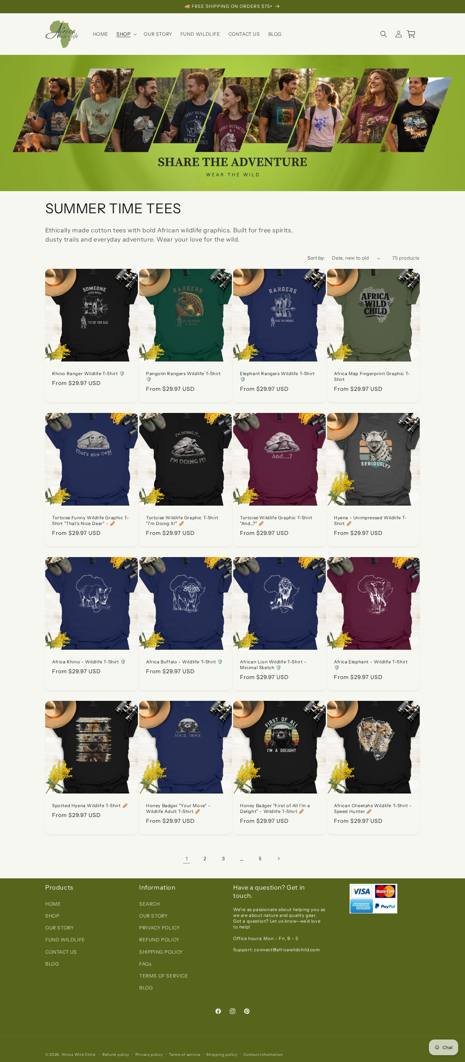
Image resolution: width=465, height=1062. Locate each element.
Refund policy (115, 1054)
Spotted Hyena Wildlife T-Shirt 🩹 (90, 805)
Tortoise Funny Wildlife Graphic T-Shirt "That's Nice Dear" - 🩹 (90, 520)
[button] (126, 34)
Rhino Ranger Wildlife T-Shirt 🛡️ (88, 373)
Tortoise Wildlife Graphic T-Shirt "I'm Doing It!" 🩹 (182, 520)
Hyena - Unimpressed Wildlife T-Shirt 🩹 (370, 520)
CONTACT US (61, 952)
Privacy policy (149, 1054)
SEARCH (149, 904)
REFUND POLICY (159, 940)
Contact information (263, 1054)
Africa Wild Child (79, 1054)
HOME (53, 904)
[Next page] (278, 858)
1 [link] (187, 858)
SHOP (52, 916)
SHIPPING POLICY (161, 952)
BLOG (52, 963)
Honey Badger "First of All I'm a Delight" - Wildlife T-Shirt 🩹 (275, 808)
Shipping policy (222, 1054)
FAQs (145, 963)
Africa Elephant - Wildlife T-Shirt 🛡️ (370, 664)
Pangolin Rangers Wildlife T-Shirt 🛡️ (183, 376)
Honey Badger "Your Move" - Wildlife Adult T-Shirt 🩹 (178, 808)
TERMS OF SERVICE (163, 976)
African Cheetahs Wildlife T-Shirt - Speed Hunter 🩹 (373, 808)
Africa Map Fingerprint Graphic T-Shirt (372, 376)
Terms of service (184, 1054)
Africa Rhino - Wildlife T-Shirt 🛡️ (89, 661)
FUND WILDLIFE (65, 940)
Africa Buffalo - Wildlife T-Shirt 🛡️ (184, 661)
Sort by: (316, 258)
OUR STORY (59, 928)
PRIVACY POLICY (159, 928)
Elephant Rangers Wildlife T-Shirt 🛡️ (277, 376)
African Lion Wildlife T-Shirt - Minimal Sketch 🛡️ (273, 664)
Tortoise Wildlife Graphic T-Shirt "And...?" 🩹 (276, 520)
